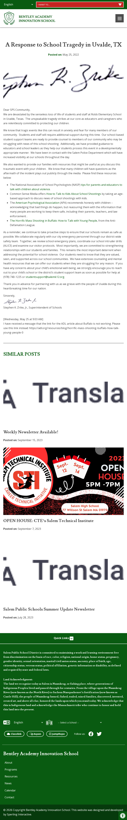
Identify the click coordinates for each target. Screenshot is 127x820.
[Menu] (119, 18)
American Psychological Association (37, 203)
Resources (11, 776)
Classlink (15, 733)
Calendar (10, 790)
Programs (11, 769)
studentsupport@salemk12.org (45, 277)
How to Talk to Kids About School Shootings (73, 194)
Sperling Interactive (19, 814)
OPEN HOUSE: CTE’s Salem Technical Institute (48, 521)
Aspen (37, 733)
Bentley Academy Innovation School (40, 754)
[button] (122, 815)
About (8, 762)
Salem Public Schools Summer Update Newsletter (49, 609)
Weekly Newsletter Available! (30, 432)
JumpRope (58, 733)
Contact (9, 797)
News (8, 783)
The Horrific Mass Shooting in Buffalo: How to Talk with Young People (53, 220)
